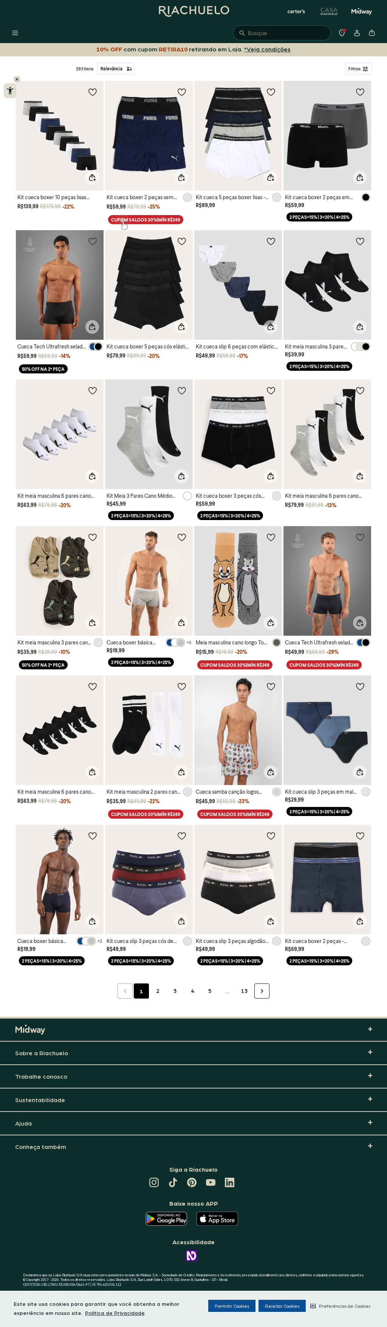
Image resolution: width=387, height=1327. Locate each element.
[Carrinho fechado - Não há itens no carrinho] (371, 32)
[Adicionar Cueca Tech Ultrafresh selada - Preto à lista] (92, 241)
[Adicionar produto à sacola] (92, 177)
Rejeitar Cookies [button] (282, 1306)
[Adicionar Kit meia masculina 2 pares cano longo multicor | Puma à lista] (182, 686)
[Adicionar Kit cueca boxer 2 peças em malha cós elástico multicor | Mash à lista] (360, 92)
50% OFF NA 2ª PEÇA (43, 369)
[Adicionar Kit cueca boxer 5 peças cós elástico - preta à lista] (182, 241)
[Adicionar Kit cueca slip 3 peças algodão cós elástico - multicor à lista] (271, 835)
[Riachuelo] (193, 11)
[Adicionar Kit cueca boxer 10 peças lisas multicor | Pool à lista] (92, 92)
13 (244, 990)
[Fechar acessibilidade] (17, 79)
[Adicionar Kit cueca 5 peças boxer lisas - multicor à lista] (271, 92)
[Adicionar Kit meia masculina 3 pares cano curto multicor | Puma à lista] (92, 537)
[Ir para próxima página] (261, 991)
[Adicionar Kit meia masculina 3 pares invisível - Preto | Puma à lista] (360, 241)
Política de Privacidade (115, 1312)
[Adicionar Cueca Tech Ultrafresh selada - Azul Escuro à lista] (360, 537)
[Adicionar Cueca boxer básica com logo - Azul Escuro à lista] (92, 835)
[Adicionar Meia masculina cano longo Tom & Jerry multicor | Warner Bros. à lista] (271, 537)
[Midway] (362, 11)
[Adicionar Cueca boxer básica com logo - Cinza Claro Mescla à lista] (182, 537)
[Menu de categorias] (15, 32)
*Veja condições (267, 49)
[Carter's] (297, 11)
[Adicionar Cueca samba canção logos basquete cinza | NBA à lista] (271, 686)
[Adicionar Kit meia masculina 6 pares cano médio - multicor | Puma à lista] (360, 390)
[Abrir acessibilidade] (10, 90)
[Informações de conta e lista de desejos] (356, 32)
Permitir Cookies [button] (232, 1306)
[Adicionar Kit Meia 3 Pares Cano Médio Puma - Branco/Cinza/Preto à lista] (182, 390)
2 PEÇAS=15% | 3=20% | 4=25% (319, 217)
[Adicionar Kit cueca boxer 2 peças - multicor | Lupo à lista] (360, 835)
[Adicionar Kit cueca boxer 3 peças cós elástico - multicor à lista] (271, 390)
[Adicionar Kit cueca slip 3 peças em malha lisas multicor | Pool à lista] (360, 686)
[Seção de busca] (282, 32)
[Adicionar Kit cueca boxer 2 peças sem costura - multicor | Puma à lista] (182, 92)
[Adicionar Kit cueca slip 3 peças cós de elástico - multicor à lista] (182, 835)
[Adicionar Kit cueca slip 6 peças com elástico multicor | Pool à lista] (271, 241)
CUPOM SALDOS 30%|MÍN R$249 (145, 220)
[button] (340, 1306)
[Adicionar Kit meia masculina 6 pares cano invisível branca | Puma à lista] (92, 390)
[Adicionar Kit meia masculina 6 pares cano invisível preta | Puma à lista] (92, 686)
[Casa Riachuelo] (329, 11)
